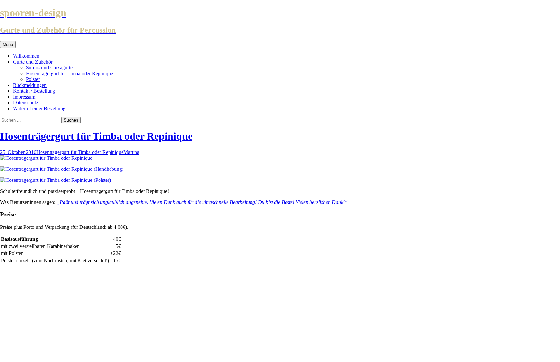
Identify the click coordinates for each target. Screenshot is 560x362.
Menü (8, 44)
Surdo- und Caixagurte (49, 67)
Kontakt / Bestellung (34, 91)
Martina (131, 152)
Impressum (24, 96)
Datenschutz (25, 102)
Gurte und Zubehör (32, 61)
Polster (33, 79)
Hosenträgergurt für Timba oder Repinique (69, 73)
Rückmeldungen (30, 85)
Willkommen (26, 56)
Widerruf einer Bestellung (39, 108)
